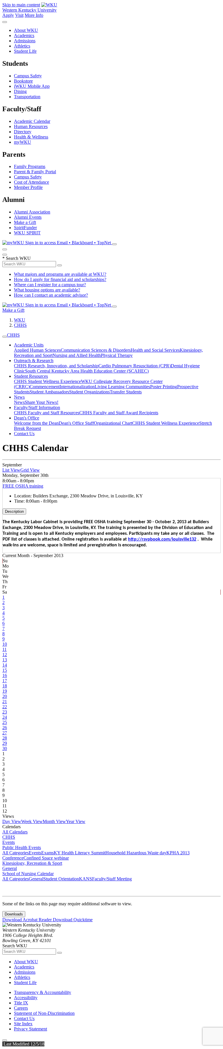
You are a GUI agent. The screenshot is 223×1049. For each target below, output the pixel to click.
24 (4, 717)
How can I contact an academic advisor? (51, 295)
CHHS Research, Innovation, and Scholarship (56, 365)
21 (4, 701)
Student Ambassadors (49, 391)
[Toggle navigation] (4, 336)
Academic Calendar (32, 121)
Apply (8, 15)
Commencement (45, 386)
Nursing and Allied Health (77, 355)
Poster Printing (163, 386)
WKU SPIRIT (27, 232)
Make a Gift (25, 222)
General (9, 868)
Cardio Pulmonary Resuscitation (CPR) (134, 365)
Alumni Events (28, 217)
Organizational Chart (113, 423)
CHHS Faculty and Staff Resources (46, 412)
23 (4, 711)
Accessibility (25, 997)
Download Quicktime (73, 919)
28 (4, 738)
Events (8, 842)
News (19, 397)
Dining (20, 91)
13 (4, 659)
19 (4, 691)
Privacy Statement (30, 1028)
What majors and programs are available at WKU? (60, 274)
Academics (24, 35)
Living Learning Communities (122, 386)
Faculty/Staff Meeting (112, 878)
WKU (19, 320)
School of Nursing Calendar (28, 873)
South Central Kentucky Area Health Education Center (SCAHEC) (87, 370)
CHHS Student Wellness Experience (47, 381)
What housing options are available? (47, 289)
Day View (11, 821)
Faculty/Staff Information (37, 407)
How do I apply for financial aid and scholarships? (60, 279)
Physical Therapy (117, 355)
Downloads (14, 914)
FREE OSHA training (23, 486)
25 (4, 722)
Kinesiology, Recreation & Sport (32, 863)
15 (4, 670)
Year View (75, 821)
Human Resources (31, 126)
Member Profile (28, 187)
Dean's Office (26, 417)
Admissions (24, 40)
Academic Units (29, 344)
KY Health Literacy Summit (79, 852)
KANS (85, 878)
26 (4, 727)
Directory (22, 131)
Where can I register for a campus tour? (50, 284)
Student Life (25, 51)
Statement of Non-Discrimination (44, 1013)
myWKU (22, 142)
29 (4, 743)
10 (4, 644)
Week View (32, 821)
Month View (54, 821)
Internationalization (77, 386)
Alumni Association (32, 211)
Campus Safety (28, 75)
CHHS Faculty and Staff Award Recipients (118, 412)
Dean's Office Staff (76, 423)
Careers (21, 1008)
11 (4, 649)
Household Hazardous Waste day (135, 852)
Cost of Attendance (31, 182)
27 (4, 732)
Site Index (23, 1023)
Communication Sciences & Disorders (96, 350)
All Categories (15, 852)
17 (4, 680)
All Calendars (15, 831)
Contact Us (24, 433)
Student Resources (31, 376)
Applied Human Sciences (37, 350)
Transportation (27, 96)
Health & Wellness (31, 136)
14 (4, 665)
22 (4, 706)
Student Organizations (89, 391)
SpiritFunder (25, 227)
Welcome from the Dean (36, 423)
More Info (34, 15)
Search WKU (16, 258)
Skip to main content (21, 4)
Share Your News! (41, 402)
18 (4, 685)
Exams (47, 852)
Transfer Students (126, 391)
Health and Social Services (155, 350)
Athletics (22, 45)
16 (4, 675)
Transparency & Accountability (42, 992)
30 (4, 748)
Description (14, 511)
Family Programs (29, 166)
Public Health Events (21, 847)
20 (4, 696)
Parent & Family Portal (35, 171)
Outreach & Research (33, 360)
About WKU (26, 30)
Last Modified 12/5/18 (23, 1043)
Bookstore (23, 81)
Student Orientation (61, 878)
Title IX (21, 1002)
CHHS (20, 325)
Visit (19, 15)
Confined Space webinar (46, 857)
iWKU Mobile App (32, 86)
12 (4, 654)
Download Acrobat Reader (27, 919)
